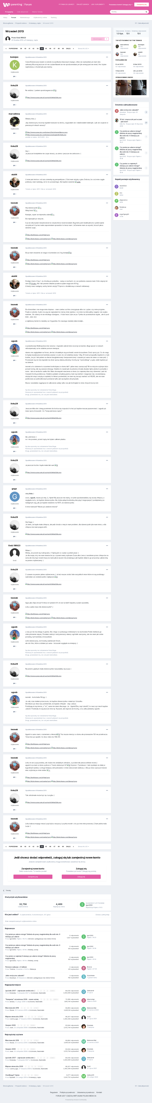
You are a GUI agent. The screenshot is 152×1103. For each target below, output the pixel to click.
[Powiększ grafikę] (54, 90)
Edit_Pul (122, 124)
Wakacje (33, 969)
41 (29, 48)
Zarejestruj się (142, 4)
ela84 (14, 174)
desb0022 (123, 186)
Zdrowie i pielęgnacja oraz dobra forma (42, 939)
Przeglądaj (9, 12)
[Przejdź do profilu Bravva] (83, 968)
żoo (121, 193)
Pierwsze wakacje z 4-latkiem (16, 967)
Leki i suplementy (98, 4)
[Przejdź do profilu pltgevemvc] (116, 201)
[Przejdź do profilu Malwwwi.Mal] (83, 1009)
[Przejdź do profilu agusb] (15, 349)
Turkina (12, 969)
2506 (32, 1025)
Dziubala (13, 993)
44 (42, 48)
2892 (55, 999)
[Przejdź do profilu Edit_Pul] (117, 120)
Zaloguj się (81, 877)
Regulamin (54, 1092)
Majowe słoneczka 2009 (14, 1016)
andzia (12, 1001)
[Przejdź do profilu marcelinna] (15, 122)
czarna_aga (14, 1019)
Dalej (68, 48)
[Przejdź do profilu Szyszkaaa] (83, 976)
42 (33, 48)
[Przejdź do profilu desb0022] (116, 186)
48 (59, 48)
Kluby (5, 17)
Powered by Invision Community (76, 1100)
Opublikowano (36, 57)
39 (21, 48)
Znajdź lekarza (83, 4)
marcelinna (14, 114)
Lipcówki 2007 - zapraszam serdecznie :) (20, 991)
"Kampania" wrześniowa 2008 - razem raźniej (22, 999)
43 (38, 48)
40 (25, 48)
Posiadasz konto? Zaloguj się (120, 4)
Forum (28, 4)
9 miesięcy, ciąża (31, 40)
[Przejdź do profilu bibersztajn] (83, 1000)
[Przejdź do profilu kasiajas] (15, 65)
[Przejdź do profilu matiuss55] (83, 1076)
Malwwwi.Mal (91, 1008)
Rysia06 (12, 1077)
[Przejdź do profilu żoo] (116, 194)
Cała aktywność (22, 12)
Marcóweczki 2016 (12, 1008)
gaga (14, 489)
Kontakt (99, 1092)
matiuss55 (90, 1075)
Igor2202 (89, 905)
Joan (11, 1027)
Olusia (12, 1010)
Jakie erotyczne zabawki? (14, 975)
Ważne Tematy (37, 12)
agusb (14, 341)
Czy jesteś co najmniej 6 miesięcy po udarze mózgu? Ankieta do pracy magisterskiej (131, 166)
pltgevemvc (124, 200)
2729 (40, 1016)
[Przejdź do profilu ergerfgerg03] (116, 215)
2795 (36, 1008)
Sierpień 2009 (10, 1025)
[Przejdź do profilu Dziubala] (83, 1026)
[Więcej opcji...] (107, 57)
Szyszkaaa (90, 975)
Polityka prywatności (67, 1092)
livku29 (14, 85)
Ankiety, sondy (33, 950)
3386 (52, 991)
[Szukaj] (146, 12)
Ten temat (137, 12)
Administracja (24, 17)
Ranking (54, 17)
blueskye (13, 978)
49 (63, 48)
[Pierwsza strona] (6, 48)
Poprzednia (13, 48)
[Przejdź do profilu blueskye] (117, 111)
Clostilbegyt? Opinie (12, 1075)
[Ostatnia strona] (73, 48)
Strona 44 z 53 (83, 48)
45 (46, 48)
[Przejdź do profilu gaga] (15, 497)
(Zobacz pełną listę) (102, 915)
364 (35, 1075)
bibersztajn (91, 999)
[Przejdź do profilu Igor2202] (82, 904)
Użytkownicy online (40, 17)
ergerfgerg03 (124, 214)
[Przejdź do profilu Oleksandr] (83, 992)
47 (54, 48)
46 (50, 48)
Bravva (89, 967)
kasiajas (14, 57)
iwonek (14, 203)
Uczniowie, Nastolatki (38, 993)
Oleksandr (90, 990)
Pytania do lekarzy (66, 4)
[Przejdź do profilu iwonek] (15, 211)
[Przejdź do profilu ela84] (15, 182)
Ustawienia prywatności (85, 1092)
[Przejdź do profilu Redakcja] (116, 208)
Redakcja (123, 207)
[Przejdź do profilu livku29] (15, 93)
